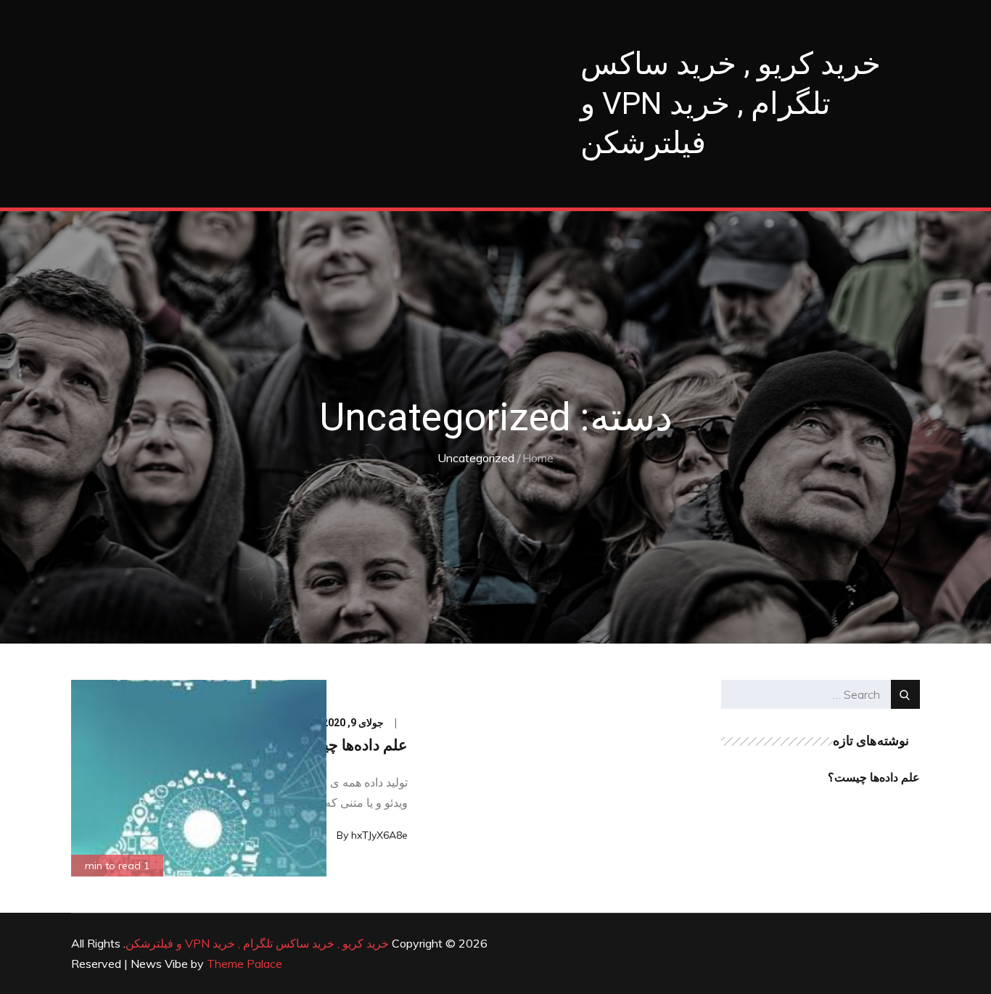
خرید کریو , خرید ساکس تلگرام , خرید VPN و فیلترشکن (730, 103)
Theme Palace (244, 963)
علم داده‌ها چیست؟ (347, 745)
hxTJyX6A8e (379, 835)
